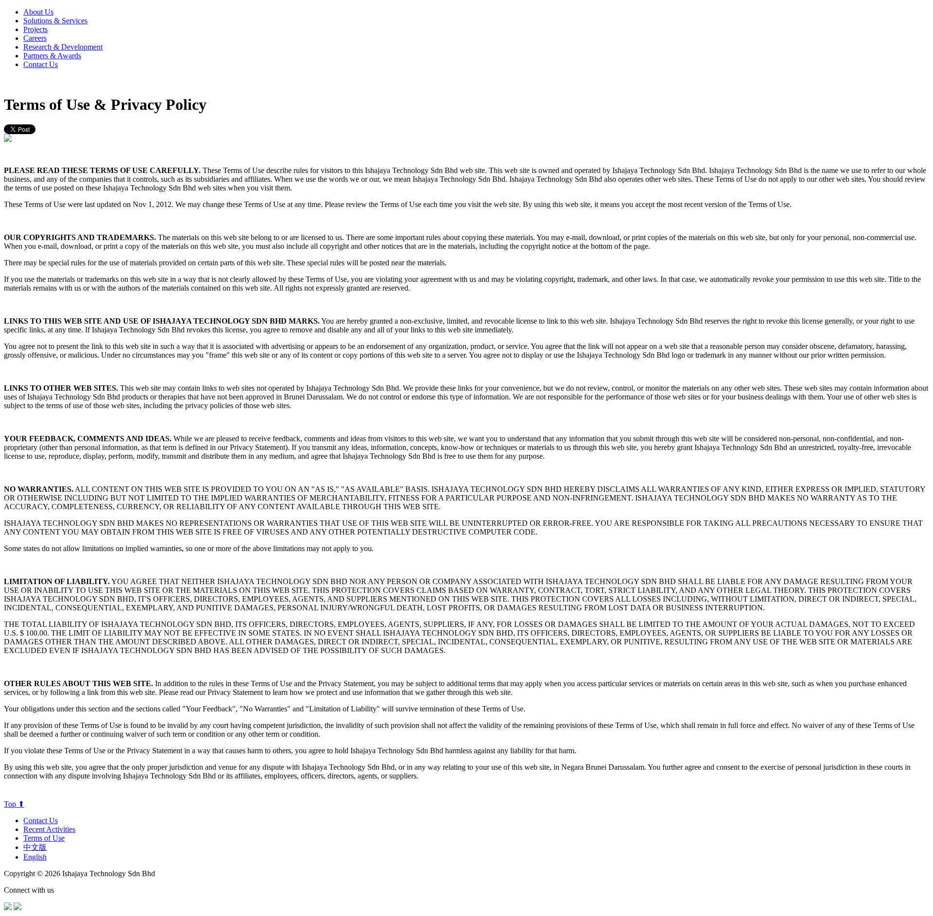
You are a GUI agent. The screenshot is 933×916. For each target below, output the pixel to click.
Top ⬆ (14, 804)
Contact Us (40, 64)
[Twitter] (17, 907)
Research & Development (63, 47)
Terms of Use (44, 838)
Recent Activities (49, 829)
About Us (38, 12)
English (35, 857)
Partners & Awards (52, 56)
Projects (35, 29)
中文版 (35, 847)
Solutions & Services (55, 21)
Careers (35, 38)
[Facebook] (8, 907)
